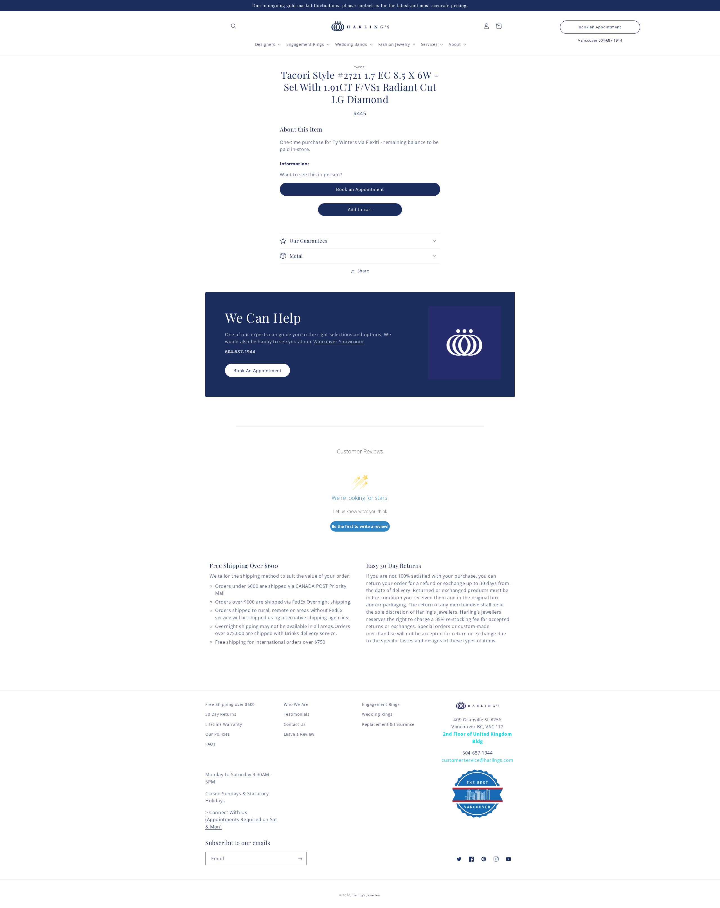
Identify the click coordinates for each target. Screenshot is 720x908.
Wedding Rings (377, 714)
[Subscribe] (300, 858)
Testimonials (297, 714)
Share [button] (363, 271)
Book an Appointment (600, 27)
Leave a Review (299, 734)
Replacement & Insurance (388, 724)
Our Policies (217, 734)
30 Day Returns (220, 714)
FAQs (210, 744)
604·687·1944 (610, 40)
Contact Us (295, 724)
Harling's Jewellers (366, 895)
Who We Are (296, 704)
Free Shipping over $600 (230, 704)
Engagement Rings (381, 704)
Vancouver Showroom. (339, 341)
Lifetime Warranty (223, 724)
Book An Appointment (257, 370)
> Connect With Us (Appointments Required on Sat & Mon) (241, 819)
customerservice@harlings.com (477, 760)
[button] (234, 26)
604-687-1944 (477, 753)
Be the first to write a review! (360, 526)
